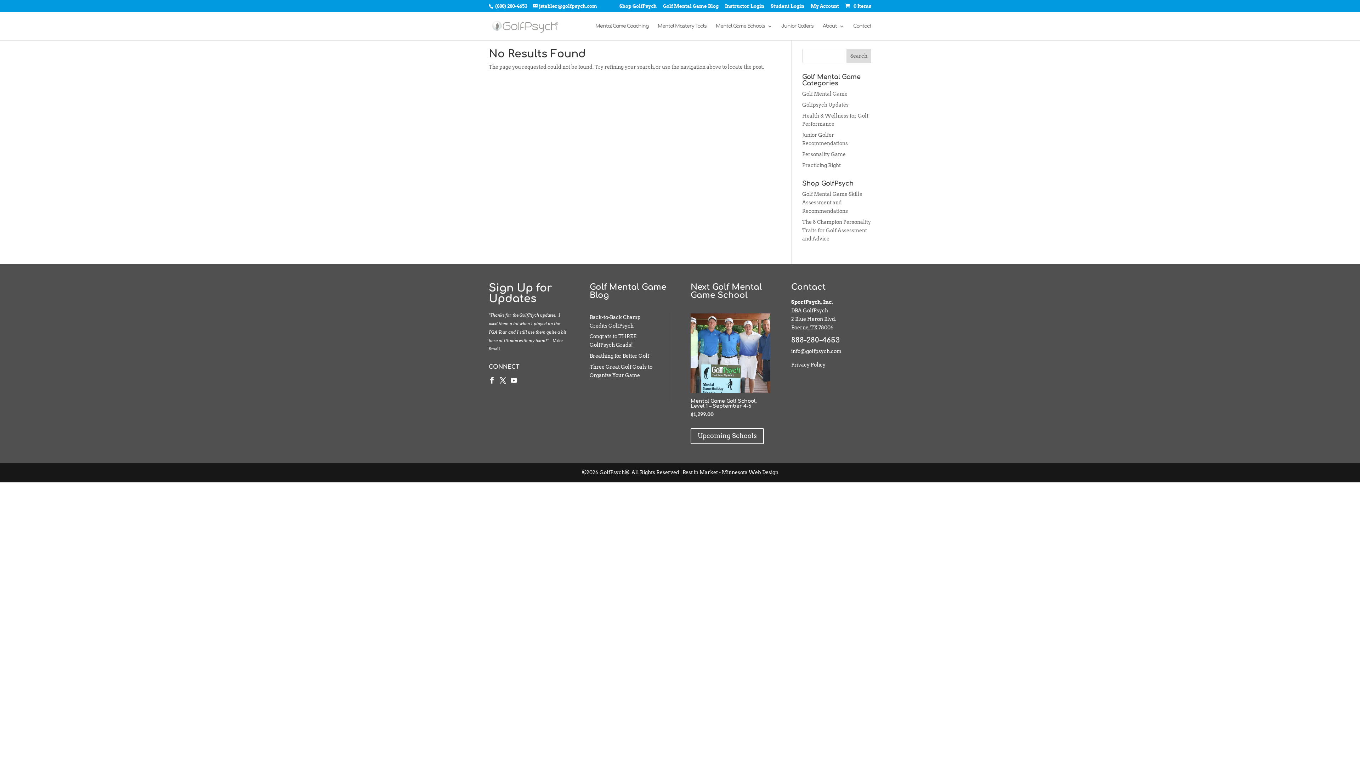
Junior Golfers (797, 26)
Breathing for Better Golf (619, 356)
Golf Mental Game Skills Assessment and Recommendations (832, 202)
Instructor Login (744, 6)
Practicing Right (821, 165)
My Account (825, 6)
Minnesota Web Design (750, 472)
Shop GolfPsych (638, 6)
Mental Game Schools (740, 26)
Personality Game (824, 154)
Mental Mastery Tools (682, 26)
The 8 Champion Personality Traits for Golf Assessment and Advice (836, 230)
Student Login (787, 6)
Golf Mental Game (825, 94)
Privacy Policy (808, 365)
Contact (862, 26)
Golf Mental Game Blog (691, 6)
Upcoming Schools (727, 436)
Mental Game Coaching (621, 26)
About (830, 26)
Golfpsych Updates (825, 105)
